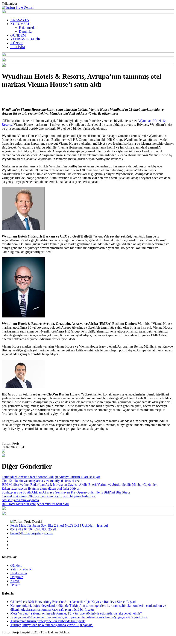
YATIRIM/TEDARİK (25, 39)
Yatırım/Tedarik (20, 569)
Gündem (16, 565)
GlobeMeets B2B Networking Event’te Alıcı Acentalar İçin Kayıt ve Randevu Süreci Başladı (73, 602)
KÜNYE (16, 43)
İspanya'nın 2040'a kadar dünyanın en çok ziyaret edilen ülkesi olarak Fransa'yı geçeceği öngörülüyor (79, 617)
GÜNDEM (18, 35)
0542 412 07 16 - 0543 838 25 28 (33, 529)
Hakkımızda (27, 27)
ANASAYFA (19, 20)
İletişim (15, 585)
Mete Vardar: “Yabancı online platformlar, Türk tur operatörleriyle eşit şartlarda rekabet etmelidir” (76, 613)
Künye (15, 581)
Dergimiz (25, 31)
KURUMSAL (20, 24)
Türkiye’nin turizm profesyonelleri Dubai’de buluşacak (47, 621)
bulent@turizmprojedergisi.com (31, 533)
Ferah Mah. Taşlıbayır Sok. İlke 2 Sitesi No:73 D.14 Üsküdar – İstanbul (59, 525)
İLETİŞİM (17, 47)
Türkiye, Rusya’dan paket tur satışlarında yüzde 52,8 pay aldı (51, 625)
